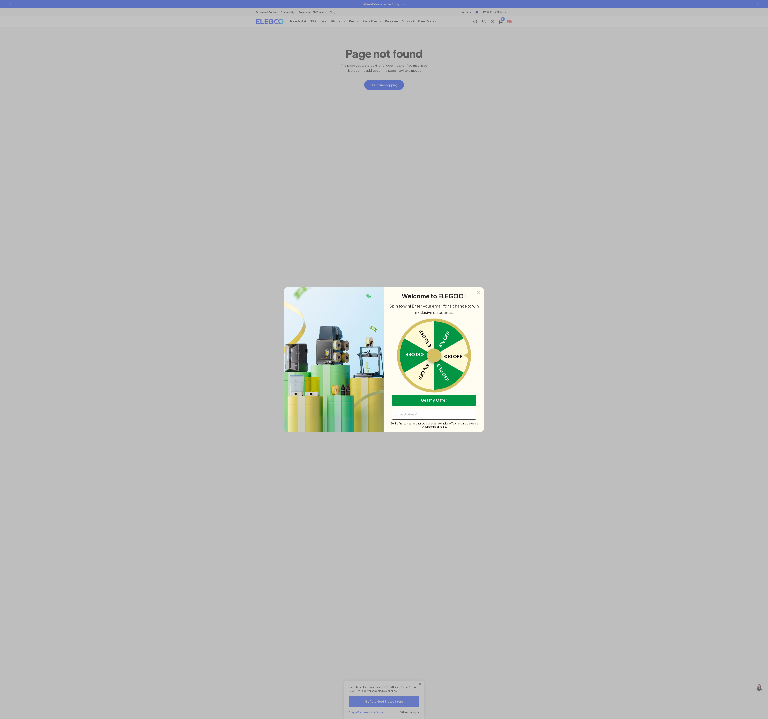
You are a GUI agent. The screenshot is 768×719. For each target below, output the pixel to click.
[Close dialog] (478, 292)
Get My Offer (434, 399)
